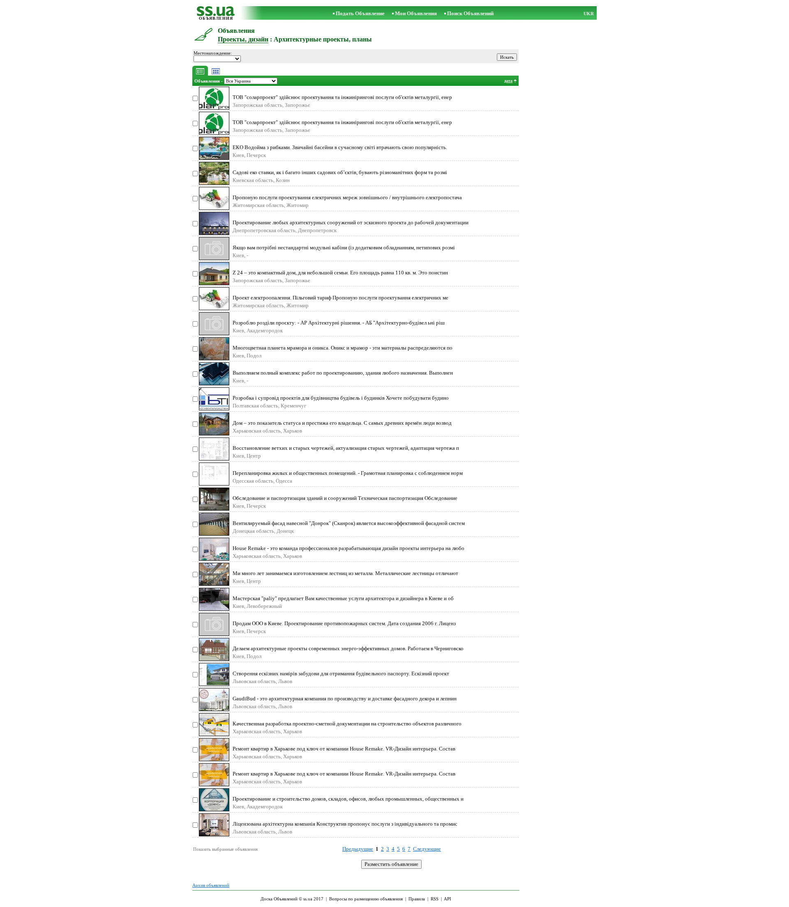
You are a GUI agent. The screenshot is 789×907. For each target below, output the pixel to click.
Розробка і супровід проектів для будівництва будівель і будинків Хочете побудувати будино (341, 398)
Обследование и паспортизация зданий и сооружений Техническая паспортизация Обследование (345, 498)
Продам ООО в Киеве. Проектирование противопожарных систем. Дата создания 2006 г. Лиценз (344, 623)
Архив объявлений (210, 885)
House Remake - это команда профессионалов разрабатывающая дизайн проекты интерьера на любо (348, 548)
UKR (589, 13)
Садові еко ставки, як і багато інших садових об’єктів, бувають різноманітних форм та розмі (340, 172)
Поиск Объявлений (470, 13)
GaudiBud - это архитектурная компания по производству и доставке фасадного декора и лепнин (345, 698)
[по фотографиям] (216, 74)
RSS (434, 898)
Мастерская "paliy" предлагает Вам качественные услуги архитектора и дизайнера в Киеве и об (343, 598)
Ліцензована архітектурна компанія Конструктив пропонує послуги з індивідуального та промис (345, 824)
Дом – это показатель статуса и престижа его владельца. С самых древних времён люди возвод (342, 423)
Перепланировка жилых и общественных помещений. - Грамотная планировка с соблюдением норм (348, 473)
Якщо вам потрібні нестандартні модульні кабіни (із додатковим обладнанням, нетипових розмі (344, 247)
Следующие (427, 849)
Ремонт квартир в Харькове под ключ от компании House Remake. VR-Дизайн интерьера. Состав (344, 749)
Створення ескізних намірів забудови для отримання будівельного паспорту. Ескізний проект (341, 673)
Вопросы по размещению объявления (366, 898)
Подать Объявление (360, 13)
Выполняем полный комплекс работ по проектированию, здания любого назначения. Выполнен (343, 373)
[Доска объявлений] (216, 14)
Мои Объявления (416, 13)
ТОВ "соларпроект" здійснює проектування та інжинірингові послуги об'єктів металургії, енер (342, 97)
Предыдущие (357, 849)
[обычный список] (200, 74)
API (447, 898)
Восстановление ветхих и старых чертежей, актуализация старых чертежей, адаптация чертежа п (346, 448)
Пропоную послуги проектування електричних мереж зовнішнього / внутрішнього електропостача (347, 197)
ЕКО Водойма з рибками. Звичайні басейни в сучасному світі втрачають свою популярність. (340, 147)
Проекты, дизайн (243, 39)
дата (508, 80)
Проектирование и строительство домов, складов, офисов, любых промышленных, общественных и (348, 799)
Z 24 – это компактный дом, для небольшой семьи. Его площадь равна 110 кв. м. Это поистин (340, 272)
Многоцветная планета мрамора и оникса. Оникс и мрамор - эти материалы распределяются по (342, 348)
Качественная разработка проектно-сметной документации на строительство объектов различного (347, 724)
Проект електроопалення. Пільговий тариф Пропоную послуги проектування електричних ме (340, 298)
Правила (416, 898)
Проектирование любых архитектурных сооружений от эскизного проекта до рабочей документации (350, 222)
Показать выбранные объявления (225, 849)
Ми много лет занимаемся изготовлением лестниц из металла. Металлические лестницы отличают (345, 573)
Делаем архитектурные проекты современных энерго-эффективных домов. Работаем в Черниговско (348, 648)
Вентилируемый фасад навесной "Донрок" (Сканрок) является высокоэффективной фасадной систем (349, 523)
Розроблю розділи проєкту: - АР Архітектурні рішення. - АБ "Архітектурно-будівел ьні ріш (339, 323)
